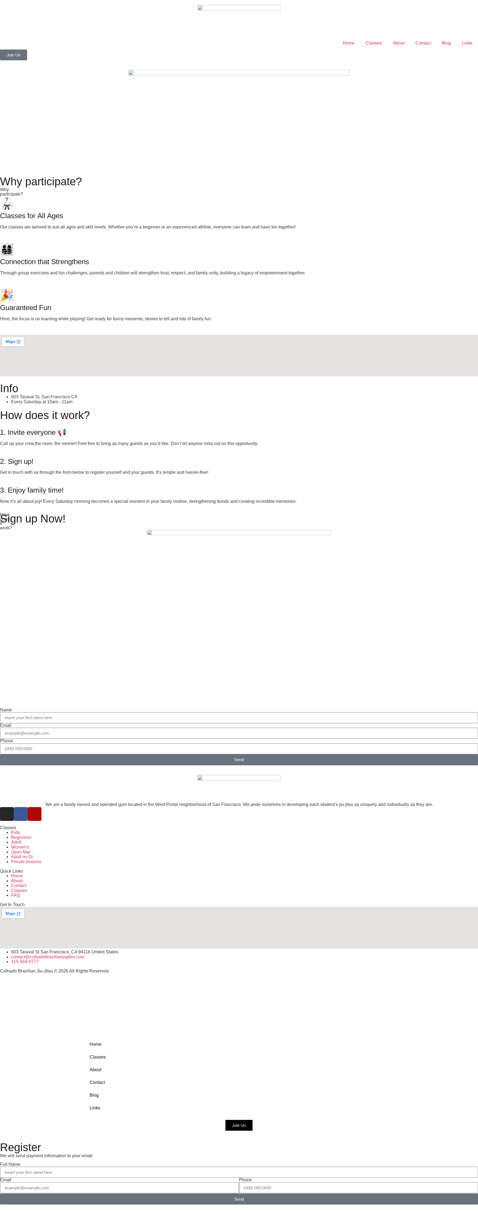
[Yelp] (34, 814)
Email (5, 725)
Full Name (10, 1164)
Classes (374, 43)
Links (467, 43)
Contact (423, 43)
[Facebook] (21, 814)
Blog (446, 43)
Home (349, 43)
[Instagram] (7, 814)
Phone (6, 741)
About (398, 43)
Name (6, 710)
